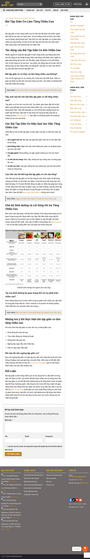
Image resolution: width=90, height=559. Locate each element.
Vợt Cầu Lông (75, 97)
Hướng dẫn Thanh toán (31, 494)
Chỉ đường (13, 481)
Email (27, 436)
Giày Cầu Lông (75, 101)
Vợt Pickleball (75, 120)
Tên (6, 436)
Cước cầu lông (75, 124)
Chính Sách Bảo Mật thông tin (33, 485)
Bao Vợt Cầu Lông (77, 104)
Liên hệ (55, 10)
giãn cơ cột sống (17, 390)
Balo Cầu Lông (75, 108)
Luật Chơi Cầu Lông (77, 60)
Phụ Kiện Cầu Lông (77, 116)
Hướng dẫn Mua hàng (30, 491)
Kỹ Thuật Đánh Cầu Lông (77, 55)
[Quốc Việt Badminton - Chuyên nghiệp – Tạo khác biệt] (7, 4)
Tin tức (48, 10)
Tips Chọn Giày (76, 72)
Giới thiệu (64, 10)
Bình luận (8, 420)
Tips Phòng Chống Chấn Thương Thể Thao (20, 18)
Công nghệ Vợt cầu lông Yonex (77, 37)
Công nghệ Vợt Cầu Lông (77, 31)
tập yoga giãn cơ (22, 116)
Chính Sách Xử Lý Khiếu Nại (32, 488)
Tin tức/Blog (75, 68)
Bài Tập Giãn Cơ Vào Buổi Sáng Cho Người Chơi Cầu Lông (38, 313)
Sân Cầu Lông (75, 64)
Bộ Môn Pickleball (77, 26)
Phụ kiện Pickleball (77, 132)
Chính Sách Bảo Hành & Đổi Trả (34, 475)
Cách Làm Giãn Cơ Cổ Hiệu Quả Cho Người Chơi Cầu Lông (38, 90)
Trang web (49, 436)
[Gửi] (40, 4)
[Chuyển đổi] (86, 96)
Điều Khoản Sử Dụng (30, 481)
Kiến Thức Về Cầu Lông (77, 48)
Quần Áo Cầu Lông (77, 112)
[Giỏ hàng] (87, 4)
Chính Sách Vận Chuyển (31, 478)
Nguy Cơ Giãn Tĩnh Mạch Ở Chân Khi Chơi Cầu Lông (36, 199)
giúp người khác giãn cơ (32, 192)
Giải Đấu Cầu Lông (77, 43)
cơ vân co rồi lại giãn (38, 363)
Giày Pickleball (76, 128)
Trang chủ (30, 10)
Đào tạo (40, 10)
